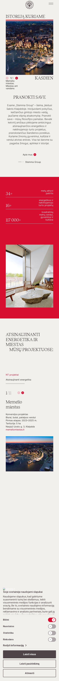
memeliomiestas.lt (15, 429)
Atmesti (29, 673)
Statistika (8, 633)
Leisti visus (29, 654)
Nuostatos (8, 626)
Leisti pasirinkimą (29, 663)
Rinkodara (8, 639)
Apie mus (27, 154)
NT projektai (12, 374)
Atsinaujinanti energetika (18, 379)
